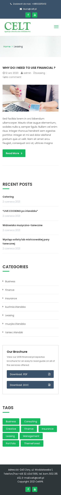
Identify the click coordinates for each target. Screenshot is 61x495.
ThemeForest (32, 443)
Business (10, 281)
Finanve (9, 290)
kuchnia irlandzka (15, 307)
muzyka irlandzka (15, 324)
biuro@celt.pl (30, 8)
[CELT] (17, 27)
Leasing (40, 73)
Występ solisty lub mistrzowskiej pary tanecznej (26, 241)
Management (31, 436)
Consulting (30, 421)
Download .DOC (19, 385)
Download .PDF (19, 374)
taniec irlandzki (14, 332)
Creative (11, 428)
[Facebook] (27, 14)
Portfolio (11, 443)
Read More (12, 153)
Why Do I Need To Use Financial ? (29, 68)
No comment (13, 77)
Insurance (11, 298)
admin (27, 73)
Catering (8, 196)
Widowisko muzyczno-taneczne (23, 225)
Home (7, 46)
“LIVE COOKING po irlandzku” (20, 211)
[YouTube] (34, 14)
